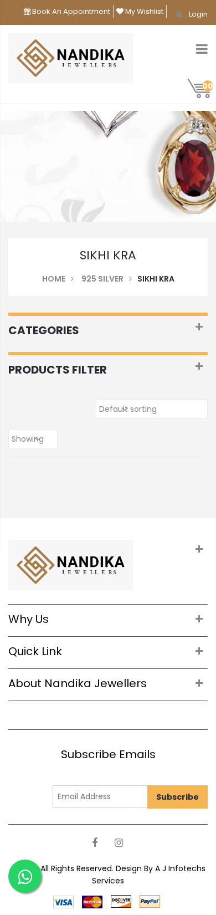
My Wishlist (143, 11)
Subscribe (177, 796)
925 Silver (102, 278)
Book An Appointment (70, 11)
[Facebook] (94, 843)
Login (198, 14)
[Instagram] (118, 843)
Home (53, 278)
